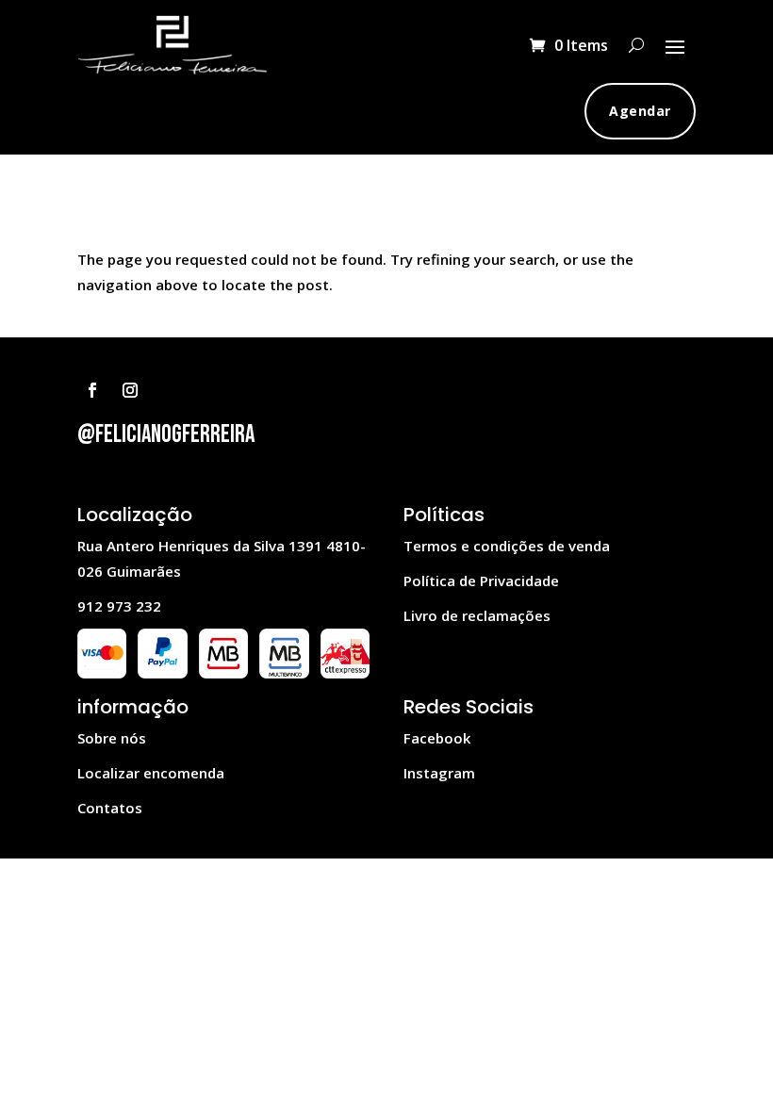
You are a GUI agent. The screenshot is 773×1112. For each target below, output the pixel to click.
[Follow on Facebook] (92, 390)
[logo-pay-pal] (162, 672)
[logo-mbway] (223, 672)
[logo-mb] (283, 672)
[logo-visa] (101, 672)
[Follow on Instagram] (130, 390)
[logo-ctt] (345, 672)
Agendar (640, 111)
